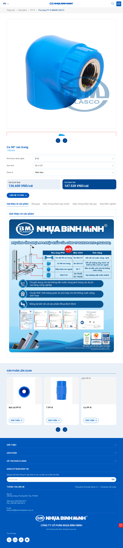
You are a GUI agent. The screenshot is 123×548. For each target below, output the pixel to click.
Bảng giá (36, 204)
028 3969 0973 (20, 501)
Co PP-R (87, 407)
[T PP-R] (61, 390)
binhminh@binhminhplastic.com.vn (20, 510)
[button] (58, 429)
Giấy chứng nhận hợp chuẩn (56, 204)
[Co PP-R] (98, 390)
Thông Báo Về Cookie (108, 487)
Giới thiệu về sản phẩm (17, 204)
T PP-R (49, 407)
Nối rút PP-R (15, 407)
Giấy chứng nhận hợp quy (85, 204)
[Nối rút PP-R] (24, 390)
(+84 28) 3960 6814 (17, 503)
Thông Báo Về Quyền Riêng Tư (86, 487)
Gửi (113, 479)
